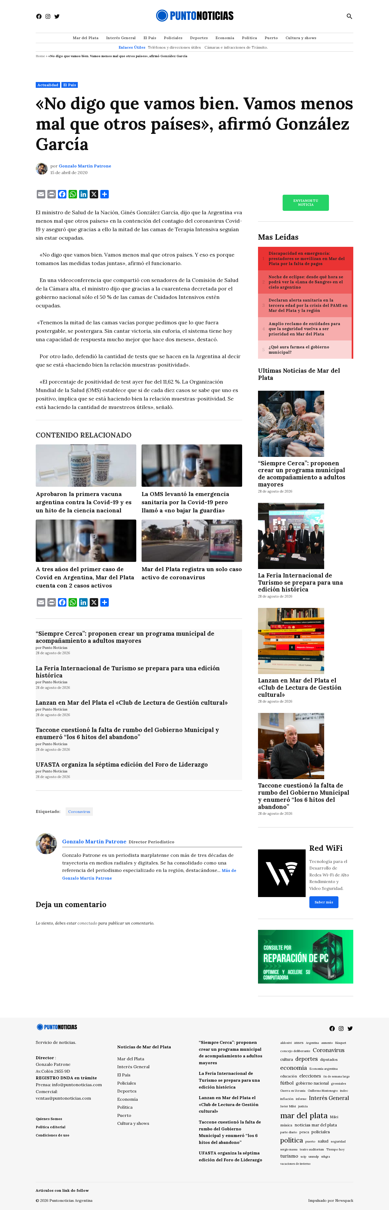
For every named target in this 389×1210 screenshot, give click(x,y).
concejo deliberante (295, 1051)
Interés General (121, 37)
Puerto (271, 37)
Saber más (324, 902)
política (291, 1140)
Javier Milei (288, 1106)
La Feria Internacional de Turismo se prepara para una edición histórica (128, 671)
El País (149, 37)
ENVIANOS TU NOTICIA (305, 202)
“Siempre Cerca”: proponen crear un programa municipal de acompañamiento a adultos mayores (125, 637)
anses (299, 1042)
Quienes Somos (49, 1119)
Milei (334, 1117)
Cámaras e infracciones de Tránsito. (236, 47)
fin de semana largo (336, 1076)
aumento (327, 1043)
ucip (303, 1156)
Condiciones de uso (52, 1135)
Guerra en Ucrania (292, 1091)
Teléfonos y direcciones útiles (174, 47)
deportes (306, 1059)
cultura (286, 1059)
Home (40, 56)
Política (249, 37)
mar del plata (304, 1115)
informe (301, 1099)
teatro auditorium (312, 1149)
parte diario (288, 1132)
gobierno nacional (312, 1083)
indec (344, 1091)
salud (323, 1141)
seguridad (338, 1141)
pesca (304, 1132)
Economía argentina (323, 1069)
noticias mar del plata (316, 1124)
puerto (310, 1141)
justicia (303, 1106)
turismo (289, 1156)
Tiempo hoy (335, 1149)
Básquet (340, 1043)
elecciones (310, 1076)
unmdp (314, 1156)
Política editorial (50, 1127)
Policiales (173, 37)
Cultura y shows (301, 37)
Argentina (312, 1043)
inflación (286, 1099)
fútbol (286, 1083)
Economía (224, 37)
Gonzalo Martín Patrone (85, 166)
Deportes (199, 37)
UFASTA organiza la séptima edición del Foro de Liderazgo (122, 764)
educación (288, 1076)
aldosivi (286, 1043)
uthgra (325, 1156)
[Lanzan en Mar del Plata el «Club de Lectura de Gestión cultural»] (291, 641)
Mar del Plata (85, 37)
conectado (87, 923)
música (286, 1125)
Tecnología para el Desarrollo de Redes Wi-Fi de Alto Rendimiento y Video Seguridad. (329, 875)
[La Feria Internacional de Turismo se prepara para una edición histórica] (291, 536)
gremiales (338, 1083)
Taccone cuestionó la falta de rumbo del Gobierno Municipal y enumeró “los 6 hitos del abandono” (127, 733)
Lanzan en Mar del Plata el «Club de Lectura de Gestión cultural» (132, 702)
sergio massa (288, 1149)
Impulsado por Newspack (330, 1200)
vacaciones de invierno (295, 1164)
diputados (329, 1059)
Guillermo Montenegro (323, 1091)
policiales (320, 1131)
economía (293, 1067)
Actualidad (48, 85)
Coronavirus (79, 811)
